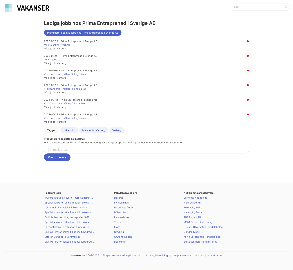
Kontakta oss (215, 255)
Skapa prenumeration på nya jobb (122, 255)
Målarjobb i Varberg (93, 130)
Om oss (199, 255)
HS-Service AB (192, 202)
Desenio (118, 197)
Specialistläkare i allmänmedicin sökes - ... (69, 202)
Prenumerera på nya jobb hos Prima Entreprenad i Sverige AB (82, 32)
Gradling (119, 231)
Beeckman (120, 241)
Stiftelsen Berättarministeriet (200, 241)
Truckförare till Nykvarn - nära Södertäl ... (69, 197)
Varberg (116, 130)
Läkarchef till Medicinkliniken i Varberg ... (68, 207)
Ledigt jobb (50, 59)
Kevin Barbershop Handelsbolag (202, 236)
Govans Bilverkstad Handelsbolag (203, 227)
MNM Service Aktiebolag (198, 222)
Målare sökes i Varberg (57, 44)
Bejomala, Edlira (193, 207)
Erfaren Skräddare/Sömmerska (62, 236)
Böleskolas (120, 212)
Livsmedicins (121, 217)
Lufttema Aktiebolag (195, 197)
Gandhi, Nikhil (192, 231)
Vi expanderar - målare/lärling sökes (65, 74)
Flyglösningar (122, 202)
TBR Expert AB (192, 217)
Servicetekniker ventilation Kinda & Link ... (69, 227)
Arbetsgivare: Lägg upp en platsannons (168, 255)
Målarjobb (69, 130)
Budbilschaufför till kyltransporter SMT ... (68, 217)
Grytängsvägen (123, 236)
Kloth (117, 227)
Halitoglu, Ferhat (193, 212)
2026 (96, 255)
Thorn (117, 222)
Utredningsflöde (123, 207)
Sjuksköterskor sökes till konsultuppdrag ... (69, 231)
